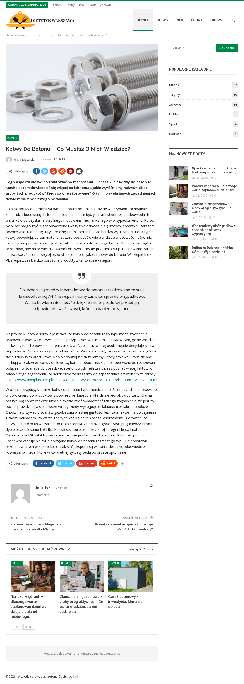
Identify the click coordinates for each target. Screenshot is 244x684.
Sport (92, 5)
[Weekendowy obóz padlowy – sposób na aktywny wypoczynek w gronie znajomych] (178, 230)
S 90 (75, 676)
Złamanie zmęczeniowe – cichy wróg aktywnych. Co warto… (212, 208)
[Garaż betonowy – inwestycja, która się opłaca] (130, 576)
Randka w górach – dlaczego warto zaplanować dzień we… (214, 188)
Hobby (70, 5)
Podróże (175, 134)
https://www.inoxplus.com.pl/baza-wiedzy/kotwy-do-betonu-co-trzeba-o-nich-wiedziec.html (81, 379)
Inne (81, 5)
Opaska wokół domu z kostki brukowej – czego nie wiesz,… (215, 170)
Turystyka (176, 95)
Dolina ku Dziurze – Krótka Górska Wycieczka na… (212, 250)
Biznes (57, 5)
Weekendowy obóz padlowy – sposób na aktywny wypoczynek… (215, 230)
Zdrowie (106, 5)
